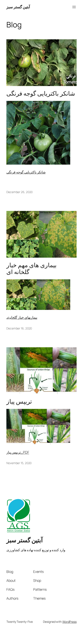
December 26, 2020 (19, 192)
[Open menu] (74, 7)
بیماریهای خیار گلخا (24, 317)
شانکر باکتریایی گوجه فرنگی (40, 93)
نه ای (8, 317)
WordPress (69, 622)
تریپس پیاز (19, 401)
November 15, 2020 (18, 463)
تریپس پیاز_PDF (17, 452)
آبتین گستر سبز (18, 6)
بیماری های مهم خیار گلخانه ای (31, 268)
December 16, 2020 (19, 328)
